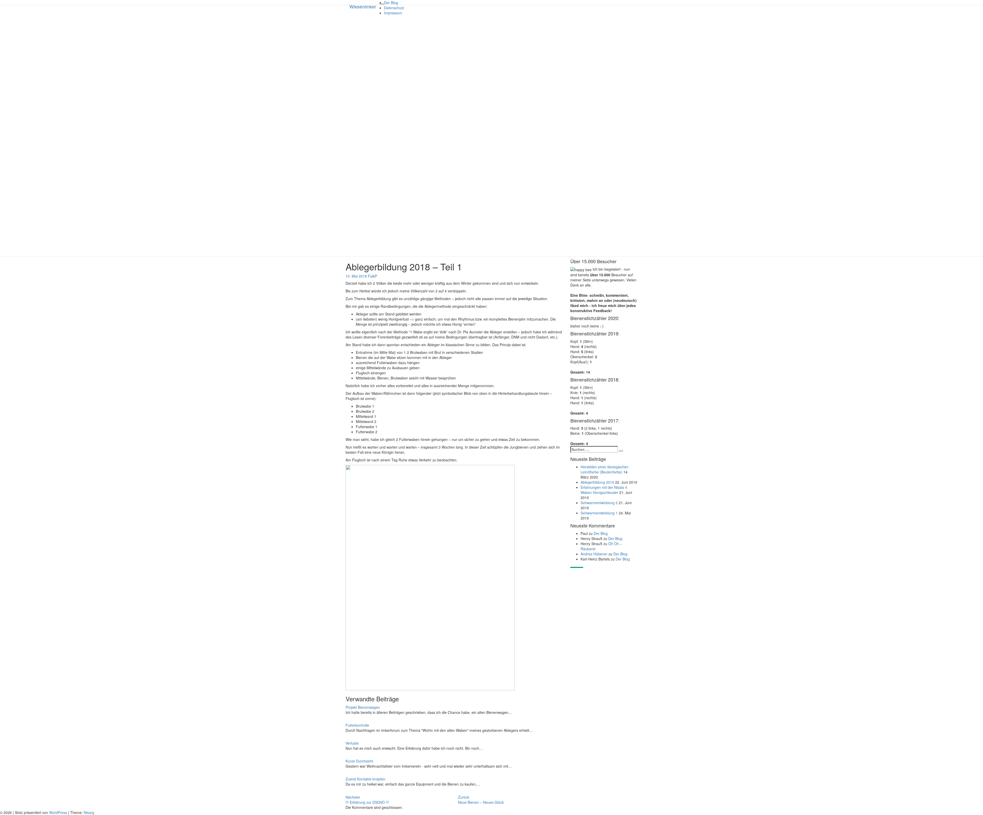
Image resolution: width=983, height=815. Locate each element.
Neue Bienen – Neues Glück (481, 800)
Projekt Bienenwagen (363, 707)
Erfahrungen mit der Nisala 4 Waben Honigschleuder (604, 490)
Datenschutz (394, 7)
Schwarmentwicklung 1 (599, 512)
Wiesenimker (362, 6)
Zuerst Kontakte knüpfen (366, 778)
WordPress (58, 812)
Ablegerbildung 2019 (597, 482)
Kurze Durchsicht (359, 761)
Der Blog (391, 2)
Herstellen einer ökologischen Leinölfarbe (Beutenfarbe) (604, 469)
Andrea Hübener (594, 553)
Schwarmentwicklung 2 (599, 502)
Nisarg (89, 812)
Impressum (393, 12)
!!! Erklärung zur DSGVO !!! (367, 800)
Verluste (352, 743)
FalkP (372, 276)
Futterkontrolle (357, 725)
